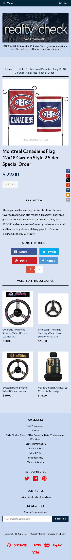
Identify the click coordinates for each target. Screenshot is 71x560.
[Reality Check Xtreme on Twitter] (26, 479)
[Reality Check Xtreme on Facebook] (35, 479)
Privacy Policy (36, 448)
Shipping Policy (35, 457)
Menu (9, 2)
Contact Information (35, 443)
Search (35, 430)
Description (34, 200)
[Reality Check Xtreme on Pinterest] (44, 479)
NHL (20, 69)
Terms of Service (35, 462)
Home (8, 69)
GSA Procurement (35, 426)
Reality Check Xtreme (35, 534)
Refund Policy (35, 453)
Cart (66, 2)
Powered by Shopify (56, 534)
